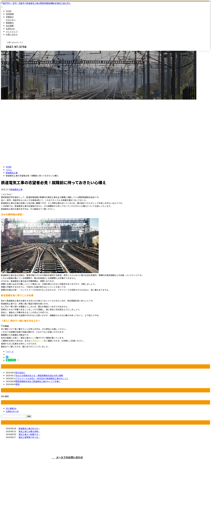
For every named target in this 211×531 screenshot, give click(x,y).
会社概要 (10, 25)
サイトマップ (12, 31)
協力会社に (20, 372)
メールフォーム (9, 52)
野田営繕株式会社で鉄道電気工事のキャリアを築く (38, 381)
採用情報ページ (37, 340)
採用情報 (10, 13)
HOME (8, 11)
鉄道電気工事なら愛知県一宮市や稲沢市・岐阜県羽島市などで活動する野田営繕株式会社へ (143, 461)
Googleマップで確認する (13, 508)
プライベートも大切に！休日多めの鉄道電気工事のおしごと (42, 378)
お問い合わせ (12, 34)
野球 (18, 384)
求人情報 (11, 408)
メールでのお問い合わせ (69, 457)
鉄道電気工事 (12, 172)
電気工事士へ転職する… (29, 434)
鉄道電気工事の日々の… (29, 428)
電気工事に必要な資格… (29, 431)
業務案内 (10, 22)
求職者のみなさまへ (11, 18)
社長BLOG (10, 28)
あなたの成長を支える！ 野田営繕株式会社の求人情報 (39, 375)
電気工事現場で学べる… (29, 437)
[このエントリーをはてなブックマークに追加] (7, 357)
